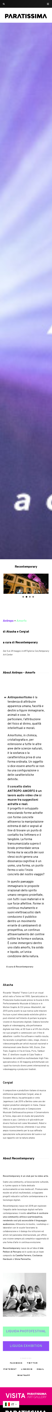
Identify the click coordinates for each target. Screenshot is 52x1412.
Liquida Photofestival (26, 1330)
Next (44, 583)
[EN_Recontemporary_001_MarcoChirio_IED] (26, 584)
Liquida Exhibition (26, 1345)
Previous (8, 583)
